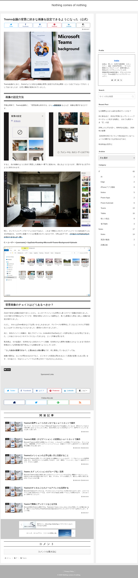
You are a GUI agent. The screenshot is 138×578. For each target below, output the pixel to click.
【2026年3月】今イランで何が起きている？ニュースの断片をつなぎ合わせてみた (116, 137)
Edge (118, 182)
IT (117, 171)
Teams (8, 369)
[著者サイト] (14, 402)
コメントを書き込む (47, 552)
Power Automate (118, 203)
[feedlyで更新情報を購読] (58, 402)
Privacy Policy (69, 571)
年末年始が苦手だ (105, 144)
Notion (118, 192)
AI (118, 177)
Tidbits (118, 213)
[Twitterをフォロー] (36, 402)
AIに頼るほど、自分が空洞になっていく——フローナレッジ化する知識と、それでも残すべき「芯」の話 (117, 119)
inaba (116, 61)
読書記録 (118, 245)
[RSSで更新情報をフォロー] (79, 402)
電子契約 (118, 224)
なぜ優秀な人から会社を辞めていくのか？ (115, 111)
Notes (117, 229)
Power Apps (118, 198)
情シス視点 (118, 218)
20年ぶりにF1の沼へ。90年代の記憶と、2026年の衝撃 (116, 129)
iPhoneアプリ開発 (118, 187)
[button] (133, 96)
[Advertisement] (47, 381)
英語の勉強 (118, 240)
